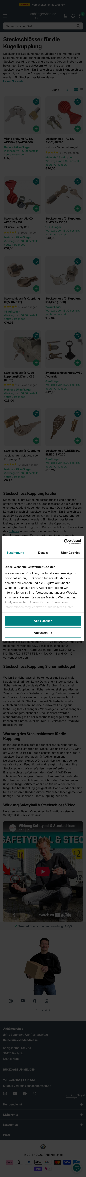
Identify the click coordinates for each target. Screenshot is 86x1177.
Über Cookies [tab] (70, 552)
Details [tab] (43, 552)
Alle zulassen (43, 620)
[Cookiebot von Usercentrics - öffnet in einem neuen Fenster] (63, 541)
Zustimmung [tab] (15, 552)
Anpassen (41, 632)
